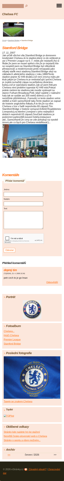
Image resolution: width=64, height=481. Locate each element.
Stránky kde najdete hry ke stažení (22, 432)
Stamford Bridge (13, 40)
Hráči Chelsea (11, 335)
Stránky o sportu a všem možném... (22, 440)
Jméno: (7, 190)
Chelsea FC (10, 14)
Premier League (12, 339)
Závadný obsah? (37, 469)
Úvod (4, 40)
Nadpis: (7, 199)
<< (9, 454)
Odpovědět (52, 282)
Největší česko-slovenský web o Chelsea (25, 436)
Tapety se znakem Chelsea (18, 401)
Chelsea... (9, 331)
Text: (5, 209)
